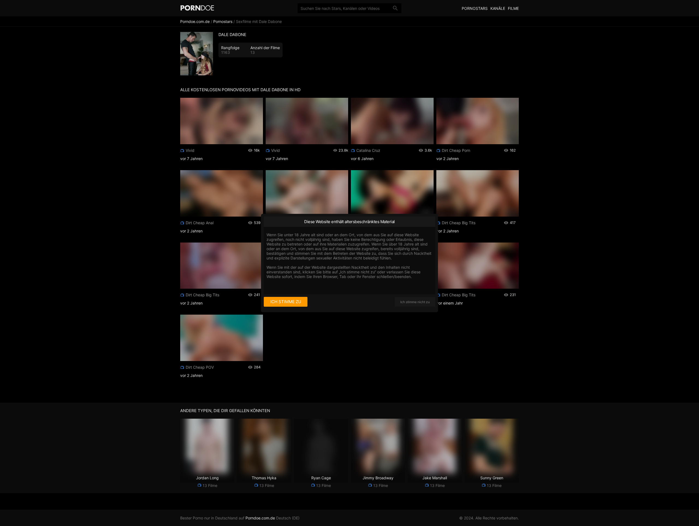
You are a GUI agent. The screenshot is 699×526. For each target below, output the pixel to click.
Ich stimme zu (285, 301)
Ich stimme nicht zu (415, 302)
